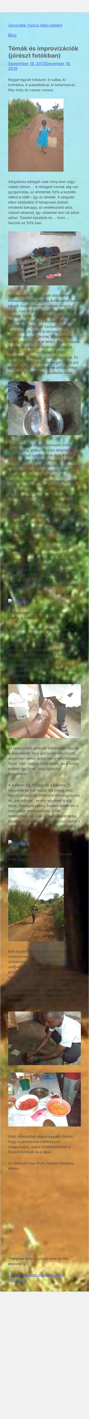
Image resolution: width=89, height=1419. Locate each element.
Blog (12, 35)
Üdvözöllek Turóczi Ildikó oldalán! (35, 25)
